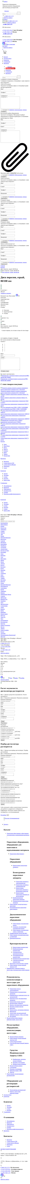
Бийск (2, 610)
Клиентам (6, 60)
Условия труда (7, 490)
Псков (2, 583)
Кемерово (3, 612)
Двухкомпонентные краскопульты (18, 956)
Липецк (3, 563)
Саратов (3, 541)
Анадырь (3, 633)
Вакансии (6, 487)
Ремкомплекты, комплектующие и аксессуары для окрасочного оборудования (18, 969)
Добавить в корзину (6, 293)
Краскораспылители (15, 938)
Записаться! (4, 264)
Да (1, 640)
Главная (3, 266)
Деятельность (7, 489)
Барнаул (3, 609)
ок (7, 815)
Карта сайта (7, 480)
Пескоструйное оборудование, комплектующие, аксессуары (15, 1018)
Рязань (2, 560)
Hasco (5, 447)
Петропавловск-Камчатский (8, 635)
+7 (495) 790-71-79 (7, 32)
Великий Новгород (6, 584)
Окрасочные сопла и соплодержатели (15, 989)
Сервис (6, 509)
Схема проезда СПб (9, 463)
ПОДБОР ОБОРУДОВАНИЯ (8, 1149)
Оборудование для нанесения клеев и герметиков (20, 930)
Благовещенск (4, 620)
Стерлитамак (4, 606)
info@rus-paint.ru (8, 17)
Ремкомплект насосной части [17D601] (11, 422)
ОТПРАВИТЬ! (4, 220)
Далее (2, 740)
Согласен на (14, 110)
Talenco (6, 454)
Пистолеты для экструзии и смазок (19, 963)
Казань (2, 526)
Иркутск (3, 615)
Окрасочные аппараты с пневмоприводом (22, 885)
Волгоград (3, 539)
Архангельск (4, 549)
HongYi (6, 449)
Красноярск (4, 544)
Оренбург (3, 601)
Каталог (6, 11)
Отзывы (6, 492)
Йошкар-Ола (4, 599)
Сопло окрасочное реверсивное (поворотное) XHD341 (15, 427)
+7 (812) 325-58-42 (5, 1169)
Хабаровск (3, 529)
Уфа (2, 534)
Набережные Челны (6, 594)
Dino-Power (7, 446)
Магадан (3, 636)
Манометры (13, 1011)
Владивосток (4, 622)
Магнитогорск (4, 604)
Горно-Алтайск (5, 630)
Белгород (3, 567)
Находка (3, 623)
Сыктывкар (4, 588)
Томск (2, 607)
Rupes (5, 452)
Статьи (5, 477)
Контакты (6, 63)
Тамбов (3, 578)
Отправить (3, 111)
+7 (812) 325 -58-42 (7, 30)
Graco (5, 444)
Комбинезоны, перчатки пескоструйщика (19, 1060)
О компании (7, 61)
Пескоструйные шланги (16, 1066)
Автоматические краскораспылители (18, 952)
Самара (2, 531)
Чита (2, 619)
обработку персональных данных (18, 110)
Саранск (3, 596)
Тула (2, 557)
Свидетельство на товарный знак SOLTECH (6, 497)
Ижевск (3, 593)
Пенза (2, 562)
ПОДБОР (4, 46)
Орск (2, 602)
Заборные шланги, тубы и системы (19, 1014)
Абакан (2, 628)
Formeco (6, 451)
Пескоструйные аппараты (16, 1036)
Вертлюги (12, 1008)
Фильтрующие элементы (16, 1003)
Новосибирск (4, 524)
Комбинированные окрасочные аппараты (18, 898)
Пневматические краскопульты (21, 958)
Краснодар (3, 528)
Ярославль (3, 558)
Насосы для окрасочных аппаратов (19, 1005)
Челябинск (3, 546)
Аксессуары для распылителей (18, 1013)
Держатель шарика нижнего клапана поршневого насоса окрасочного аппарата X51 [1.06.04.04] (14, 392)
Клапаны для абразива (16, 1069)
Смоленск (3, 573)
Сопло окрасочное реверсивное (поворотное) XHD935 (15, 419)
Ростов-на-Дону (5, 550)
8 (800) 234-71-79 (8, 16)
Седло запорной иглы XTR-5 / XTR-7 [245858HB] (14, 409)
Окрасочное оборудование (17, 854)
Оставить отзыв (5, 371)
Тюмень (3, 533)
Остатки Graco (7, 58)
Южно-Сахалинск (5, 625)
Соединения (13, 1067)
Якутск (2, 627)
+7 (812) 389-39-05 (7, 39)
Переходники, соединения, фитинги (19, 1010)
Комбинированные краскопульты (18, 949)
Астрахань (3, 547)
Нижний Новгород (6, 537)
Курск (2, 568)
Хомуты (12, 1072)
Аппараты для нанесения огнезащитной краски (19, 927)
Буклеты (6, 478)
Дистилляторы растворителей (18, 1090)
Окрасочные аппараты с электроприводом (22, 882)
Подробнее (3, 815)
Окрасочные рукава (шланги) (17, 1002)
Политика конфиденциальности (12, 494)
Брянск (2, 576)
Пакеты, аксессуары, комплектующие (15, 1092)
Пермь (2, 536)
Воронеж (3, 555)
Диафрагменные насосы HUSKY (18, 933)
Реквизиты (6, 466)
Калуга (2, 565)
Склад (5, 468)
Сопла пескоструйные (15, 1041)
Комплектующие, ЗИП (16, 1070)
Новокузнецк (4, 614)
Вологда (3, 581)
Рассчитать (4, 723)
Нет (5, 640)
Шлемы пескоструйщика (19, 1064)
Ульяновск (3, 591)
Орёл (2, 575)
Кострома (3, 580)
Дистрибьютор (7, 486)
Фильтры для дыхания (19, 1062)
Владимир (3, 552)
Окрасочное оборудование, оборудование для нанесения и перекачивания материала (18, 834)
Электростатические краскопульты (18, 961)
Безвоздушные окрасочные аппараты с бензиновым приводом (22, 889)
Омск (2, 554)
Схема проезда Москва (10, 464)
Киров (2, 589)
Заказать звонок (5, 679)
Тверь (2, 571)
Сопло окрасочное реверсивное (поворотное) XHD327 (15, 414)
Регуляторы (13, 1016)
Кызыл (2, 632)
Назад (2, 721)
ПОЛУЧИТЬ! (4, 198)
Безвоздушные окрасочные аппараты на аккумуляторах (22, 894)
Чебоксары (3, 597)
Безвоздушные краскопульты (20, 947)
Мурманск (3, 542)
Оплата (6, 473)
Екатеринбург (4, 523)
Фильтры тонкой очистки (16, 1006)
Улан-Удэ (3, 617)
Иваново (3, 570)
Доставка (6, 475)
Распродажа (7, 455)
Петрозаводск (4, 586)
